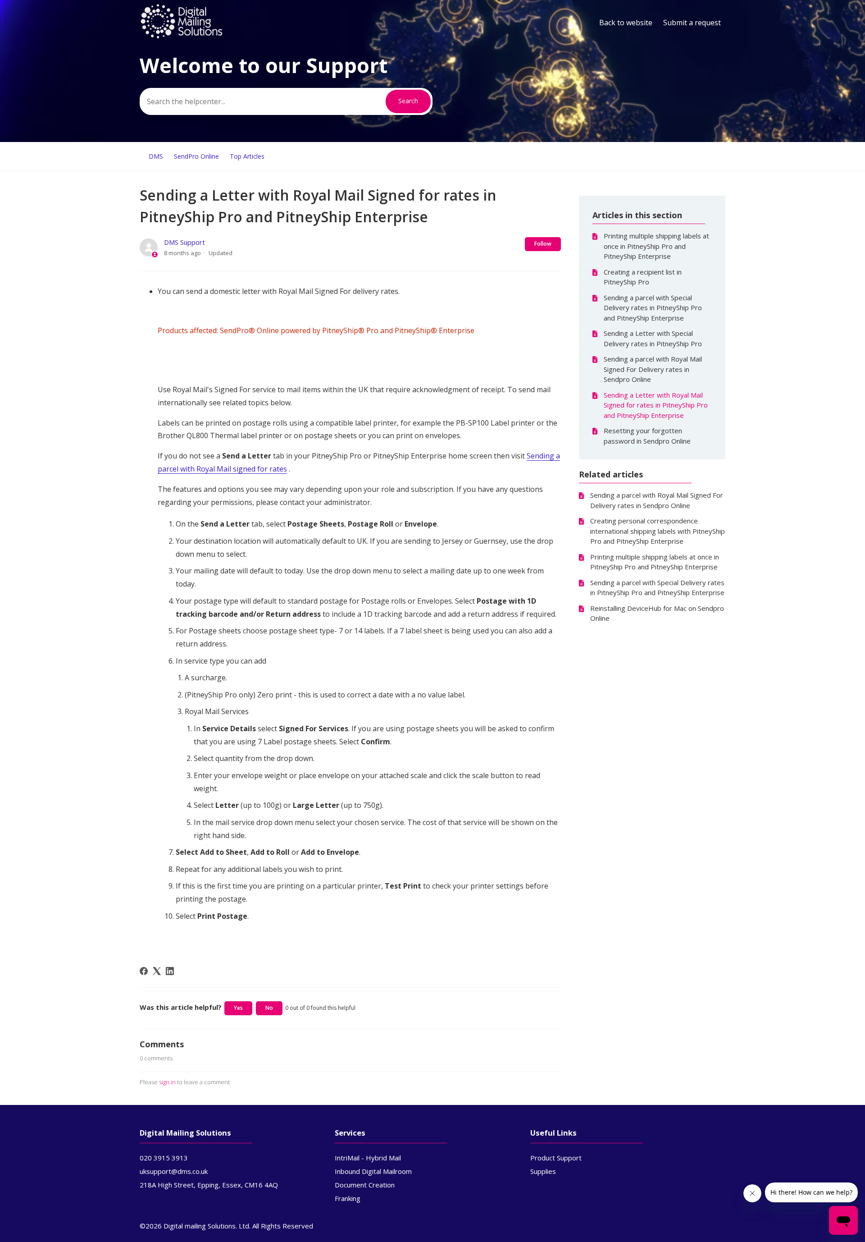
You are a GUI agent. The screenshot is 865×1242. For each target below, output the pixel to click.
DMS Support (184, 242)
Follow (542, 243)
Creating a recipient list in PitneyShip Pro (643, 277)
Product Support (556, 1157)
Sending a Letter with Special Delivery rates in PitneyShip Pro (653, 338)
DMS (156, 156)
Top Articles (247, 156)
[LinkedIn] (170, 971)
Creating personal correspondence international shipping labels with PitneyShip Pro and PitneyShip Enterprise (657, 530)
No (269, 1008)
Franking (347, 1198)
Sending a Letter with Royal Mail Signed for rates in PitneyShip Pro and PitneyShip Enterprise (656, 405)
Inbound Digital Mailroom (373, 1171)
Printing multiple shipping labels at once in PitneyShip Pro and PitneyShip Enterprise (656, 246)
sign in (167, 1082)
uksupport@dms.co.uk (174, 1171)
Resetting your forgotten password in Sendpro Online (647, 435)
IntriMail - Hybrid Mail (368, 1157)
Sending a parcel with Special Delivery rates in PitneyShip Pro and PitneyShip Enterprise (653, 307)
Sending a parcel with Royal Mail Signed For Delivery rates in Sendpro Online (653, 369)
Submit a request (692, 22)
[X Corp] (157, 971)
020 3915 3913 (164, 1157)
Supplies (543, 1171)
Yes (238, 1008)
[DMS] (181, 36)
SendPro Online (196, 156)
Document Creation (365, 1184)
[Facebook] (144, 971)
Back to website (625, 22)
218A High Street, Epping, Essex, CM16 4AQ (209, 1184)
